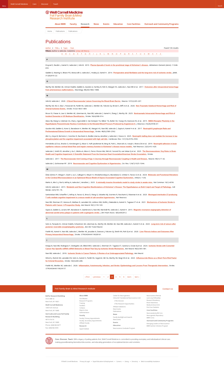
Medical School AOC (153, 305)
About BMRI (60, 24)
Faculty (73, 24)
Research (85, 24)
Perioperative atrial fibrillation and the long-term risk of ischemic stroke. (142, 73)
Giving (127, 361)
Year (72, 48)
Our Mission (83, 299)
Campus (82, 308)
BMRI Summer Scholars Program (157, 326)
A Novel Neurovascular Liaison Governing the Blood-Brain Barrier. (94, 101)
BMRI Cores (150, 318)
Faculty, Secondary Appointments (90, 321)
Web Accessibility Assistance (150, 361)
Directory (135, 361)
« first (87, 277)
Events (106, 24)
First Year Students (153, 307)
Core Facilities (133, 24)
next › (129, 277)
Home (48, 24)
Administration (84, 313)
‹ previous (97, 277)
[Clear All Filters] (82, 51)
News (96, 24)
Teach (55, 4)
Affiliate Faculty (84, 323)
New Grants (117, 309)
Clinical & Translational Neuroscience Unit (127, 298)
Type (65, 48)
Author (48, 48)
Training (82, 303)
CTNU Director (119, 301)
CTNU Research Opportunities (124, 304)
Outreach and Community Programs (161, 24)
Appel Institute (84, 329)
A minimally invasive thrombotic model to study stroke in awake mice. (124, 182)
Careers (119, 361)
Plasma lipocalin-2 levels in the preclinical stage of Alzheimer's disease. (119, 65)
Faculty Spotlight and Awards (122, 317)
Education (118, 24)
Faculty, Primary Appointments (89, 318)
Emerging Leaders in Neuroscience (158, 324)
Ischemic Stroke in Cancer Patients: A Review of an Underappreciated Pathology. (100, 253)
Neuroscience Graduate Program (124, 328)
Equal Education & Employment (103, 361)
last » (137, 277)
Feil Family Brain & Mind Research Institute (75, 289)
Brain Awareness (152, 303)
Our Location (49, 288)
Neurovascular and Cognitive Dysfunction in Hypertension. (97, 163)
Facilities (82, 306)
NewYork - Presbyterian (131, 353)
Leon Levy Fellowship (154, 298)
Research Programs (85, 301)
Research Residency (153, 300)
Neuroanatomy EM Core (155, 313)
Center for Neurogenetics (121, 296)
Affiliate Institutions (119, 307)
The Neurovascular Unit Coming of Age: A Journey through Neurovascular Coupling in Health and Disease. (104, 159)
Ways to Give (83, 310)
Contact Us (168, 289)
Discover (44, 4)
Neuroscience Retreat (154, 296)
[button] (220, 4)
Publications (117, 311)
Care (34, 4)
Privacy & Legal (85, 361)
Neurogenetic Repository (155, 315)
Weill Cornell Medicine (19, 4)
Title (56, 48)
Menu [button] (4, 6)
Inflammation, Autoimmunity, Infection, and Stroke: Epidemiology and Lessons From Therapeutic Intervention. (123, 266)
